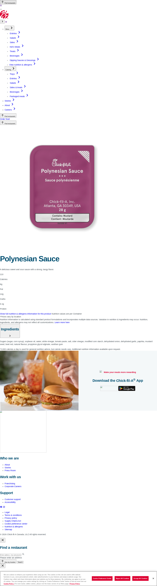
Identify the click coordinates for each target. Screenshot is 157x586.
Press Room (10, 470)
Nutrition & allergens (14, 526)
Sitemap (8, 529)
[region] (78, 578)
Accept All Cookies (140, 578)
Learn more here (62, 322)
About (7, 465)
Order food (5, 119)
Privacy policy (11, 518)
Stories (8, 467)
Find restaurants (9, 3)
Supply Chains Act (13, 521)
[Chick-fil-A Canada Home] (4, 18)
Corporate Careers (13, 486)
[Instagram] (4, 507)
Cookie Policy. (9, 584)
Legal (7, 512)
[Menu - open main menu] (1, 9)
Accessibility (10, 502)
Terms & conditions (13, 515)
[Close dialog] (2, 540)
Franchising (10, 483)
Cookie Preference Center (102, 578)
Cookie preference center (16, 524)
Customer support (13, 499)
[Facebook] (1, 507)
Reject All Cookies (122, 578)
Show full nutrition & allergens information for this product (26, 314)
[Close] (153, 578)
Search (20, 562)
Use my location (9, 562)
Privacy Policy (75, 584)
